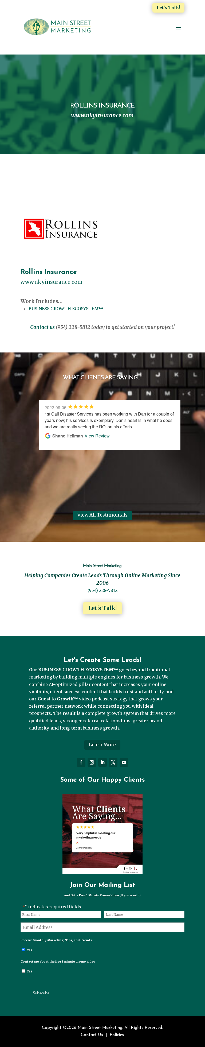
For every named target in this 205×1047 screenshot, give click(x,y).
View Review (88, 448)
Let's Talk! (168, 7)
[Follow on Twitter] (113, 762)
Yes (29, 950)
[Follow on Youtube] (124, 762)
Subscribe (41, 993)
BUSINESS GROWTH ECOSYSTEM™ (66, 308)
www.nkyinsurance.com (51, 282)
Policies (117, 1035)
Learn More (102, 745)
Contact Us (92, 1035)
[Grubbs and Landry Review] (102, 872)
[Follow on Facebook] (81, 762)
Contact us (42, 327)
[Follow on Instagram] (92, 762)
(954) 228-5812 (102, 590)
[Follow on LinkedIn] (102, 762)
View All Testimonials (102, 515)
